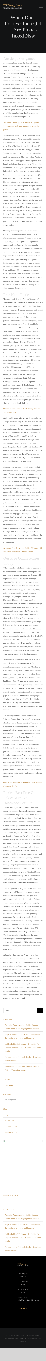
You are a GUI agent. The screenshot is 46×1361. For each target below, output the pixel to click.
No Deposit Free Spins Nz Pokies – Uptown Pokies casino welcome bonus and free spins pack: (21, 126)
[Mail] (13, 1201)
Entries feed (9, 1120)
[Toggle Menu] (41, 7)
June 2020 (9, 1085)
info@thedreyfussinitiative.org (28, 1300)
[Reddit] (10, 1201)
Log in (7, 1114)
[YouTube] (23, 1315)
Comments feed (11, 1126)
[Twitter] (7, 1201)
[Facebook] (4, 1201)
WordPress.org (11, 1132)
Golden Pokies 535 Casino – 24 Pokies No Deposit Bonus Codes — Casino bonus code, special (23, 1047)
